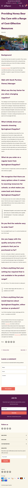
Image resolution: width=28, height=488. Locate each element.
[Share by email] (14, 342)
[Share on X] (11, 342)
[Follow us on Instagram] (7, 428)
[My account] (22, 6)
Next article (23, 350)
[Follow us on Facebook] (2, 428)
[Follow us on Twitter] (5, 428)
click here (8, 323)
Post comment (8, 388)
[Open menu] (2, 5)
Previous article (6, 350)
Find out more (17, 334)
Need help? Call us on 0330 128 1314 (14, 1)
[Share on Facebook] (6, 342)
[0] (25, 6)
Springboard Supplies (5, 68)
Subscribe (14, 412)
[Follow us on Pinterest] (10, 428)
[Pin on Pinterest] (9, 342)
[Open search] (20, 6)
